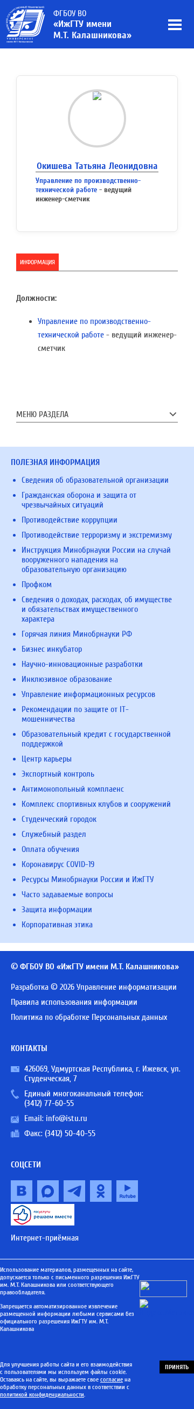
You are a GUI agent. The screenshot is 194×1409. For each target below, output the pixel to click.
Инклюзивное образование (67, 679)
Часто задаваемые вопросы (67, 894)
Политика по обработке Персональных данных (89, 1017)
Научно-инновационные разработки (82, 664)
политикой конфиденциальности (42, 1394)
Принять (177, 1367)
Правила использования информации (74, 1002)
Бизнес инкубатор (52, 649)
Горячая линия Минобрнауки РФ (77, 634)
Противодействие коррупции (69, 520)
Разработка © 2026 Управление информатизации (94, 987)
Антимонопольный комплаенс (73, 789)
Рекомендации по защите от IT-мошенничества (75, 714)
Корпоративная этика (57, 924)
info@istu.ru (66, 1118)
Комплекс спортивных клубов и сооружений (96, 804)
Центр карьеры (47, 759)
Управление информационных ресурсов (88, 694)
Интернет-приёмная (45, 1238)
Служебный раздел (54, 834)
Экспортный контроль (58, 774)
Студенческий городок (59, 819)
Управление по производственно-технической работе (88, 185)
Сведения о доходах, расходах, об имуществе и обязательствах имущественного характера (97, 609)
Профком (37, 584)
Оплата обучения (50, 849)
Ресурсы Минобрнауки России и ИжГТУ (88, 879)
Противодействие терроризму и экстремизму (97, 535)
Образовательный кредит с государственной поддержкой (96, 739)
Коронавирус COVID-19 (58, 864)
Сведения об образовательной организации (95, 480)
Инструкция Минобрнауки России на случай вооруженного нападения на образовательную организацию (96, 559)
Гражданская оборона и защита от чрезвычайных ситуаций (79, 500)
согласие (111, 1379)
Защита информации (57, 909)
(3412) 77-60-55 (49, 1103)
